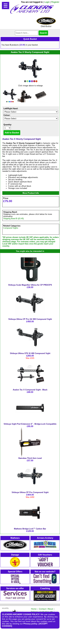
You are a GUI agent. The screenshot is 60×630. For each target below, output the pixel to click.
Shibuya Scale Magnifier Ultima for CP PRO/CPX (30, 285)
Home (34, 609)
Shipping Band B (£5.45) (13, 218)
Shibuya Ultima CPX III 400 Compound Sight (30, 353)
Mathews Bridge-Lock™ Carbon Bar (30, 529)
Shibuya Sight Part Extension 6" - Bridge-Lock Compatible (30, 424)
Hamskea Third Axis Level (30, 458)
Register (55, 2)
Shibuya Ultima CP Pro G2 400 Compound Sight (30, 319)
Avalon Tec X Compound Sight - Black (30, 390)
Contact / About (46, 609)
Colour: (6, 115)
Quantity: (7, 125)
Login (47, 2)
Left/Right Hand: (10, 108)
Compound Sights (10, 228)
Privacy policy (30, 623)
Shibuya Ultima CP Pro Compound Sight (30, 492)
